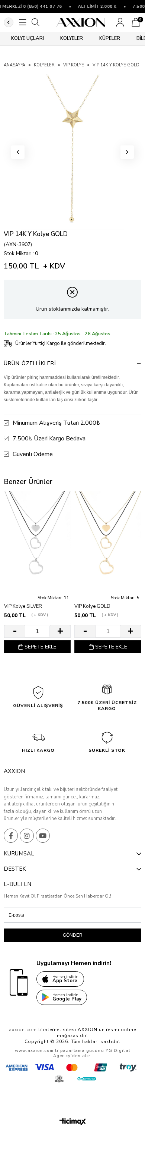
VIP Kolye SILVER (23, 606)
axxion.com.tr (25, 1030)
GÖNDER (73, 935)
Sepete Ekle (41, 646)
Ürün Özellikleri (30, 363)
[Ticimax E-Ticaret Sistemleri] (72, 1122)
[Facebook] (11, 836)
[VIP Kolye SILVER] (37, 541)
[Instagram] (27, 836)
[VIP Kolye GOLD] (107, 541)
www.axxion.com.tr (37, 1050)
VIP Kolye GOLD (92, 606)
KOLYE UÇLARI (27, 38)
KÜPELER (109, 38)
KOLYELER (71, 38)
